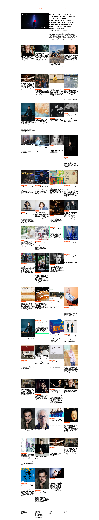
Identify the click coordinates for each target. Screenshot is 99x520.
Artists (51, 511)
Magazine (51, 514)
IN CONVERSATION (23, 263)
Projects (51, 512)
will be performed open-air (27, 127)
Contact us (51, 516)
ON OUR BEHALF (52, 227)
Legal (53, 518)
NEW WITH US (66, 113)
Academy (51, 513)
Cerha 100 (32, 10)
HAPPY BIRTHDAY (66, 307)
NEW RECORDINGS (38, 89)
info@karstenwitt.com (38, 517)
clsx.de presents (24, 10)
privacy (51, 518)
